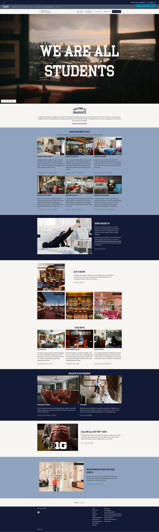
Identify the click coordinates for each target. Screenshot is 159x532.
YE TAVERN (89, 293)
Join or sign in (139, 6)
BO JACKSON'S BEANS (59, 265)
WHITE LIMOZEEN (116, 293)
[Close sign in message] (155, 5)
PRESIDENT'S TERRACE (59, 293)
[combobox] (57, 11)
